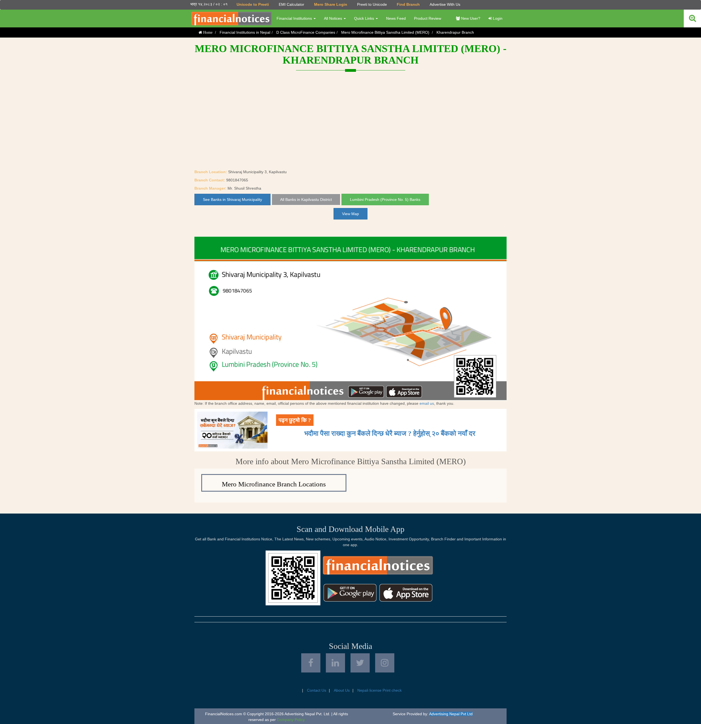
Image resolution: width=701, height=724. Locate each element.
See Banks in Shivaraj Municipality (232, 199)
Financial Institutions (295, 18)
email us (427, 403)
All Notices (333, 18)
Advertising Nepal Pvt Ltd (451, 714)
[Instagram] (384, 662)
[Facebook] (310, 662)
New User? (470, 18)
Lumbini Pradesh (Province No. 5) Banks (385, 199)
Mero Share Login (330, 4)
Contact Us (316, 690)
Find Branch (408, 4)
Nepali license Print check (379, 690)
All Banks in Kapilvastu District (306, 199)
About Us (342, 690)
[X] (360, 662)
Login (497, 18)
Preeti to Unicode (372, 4)
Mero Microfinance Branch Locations (274, 484)
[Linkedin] (335, 662)
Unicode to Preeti (253, 4)
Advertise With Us (445, 4)
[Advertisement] (350, 128)
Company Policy (291, 719)
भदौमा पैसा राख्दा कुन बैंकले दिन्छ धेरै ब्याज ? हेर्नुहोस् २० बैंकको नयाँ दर (389, 433)
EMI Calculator (291, 4)
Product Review (427, 18)
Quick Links (364, 18)
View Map (350, 214)
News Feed (396, 18)
